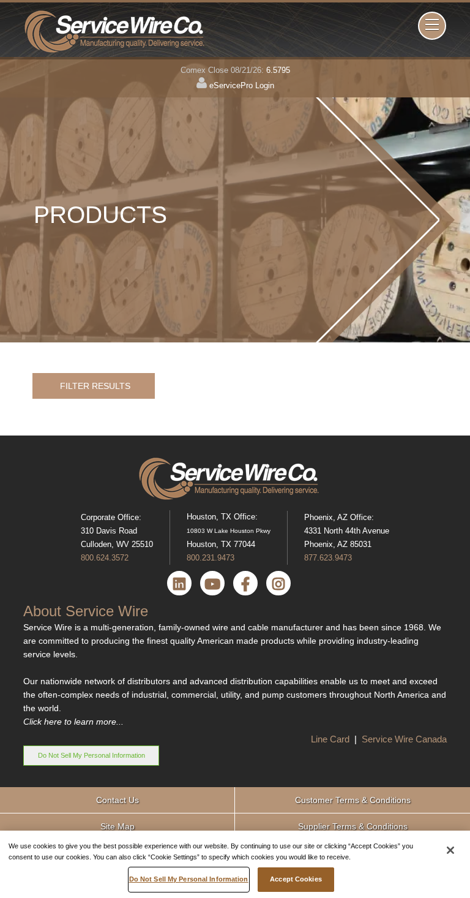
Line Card (331, 739)
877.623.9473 (328, 557)
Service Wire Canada (404, 739)
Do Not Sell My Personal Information (91, 755)
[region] (235, 864)
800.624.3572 (105, 557)
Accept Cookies (296, 879)
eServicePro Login (241, 85)
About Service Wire (85, 611)
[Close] (450, 850)
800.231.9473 (210, 557)
